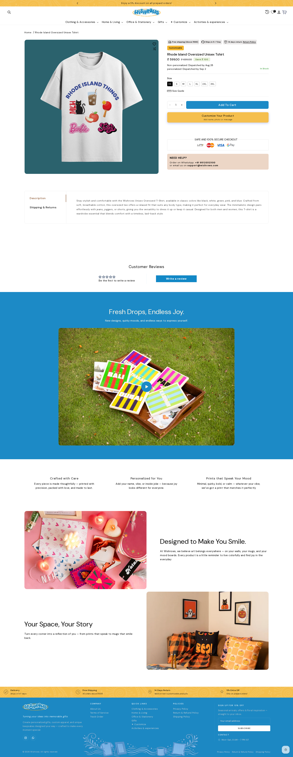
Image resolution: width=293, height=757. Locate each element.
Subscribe (244, 728)
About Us (95, 708)
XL (197, 84)
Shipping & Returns (43, 207)
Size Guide (178, 90)
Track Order (96, 716)
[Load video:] (146, 386)
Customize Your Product (218, 117)
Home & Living (139, 712)
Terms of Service (99, 712)
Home (27, 32)
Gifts (134, 720)
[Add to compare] (154, 49)
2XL (204, 84)
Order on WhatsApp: (192, 162)
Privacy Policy (180, 708)
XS (169, 84)
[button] (81, 22)
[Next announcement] (215, 3)
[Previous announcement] (77, 3)
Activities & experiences (145, 728)
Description (38, 198)
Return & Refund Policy (186, 712)
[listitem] (25, 738)
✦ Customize (139, 724)
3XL (213, 84)
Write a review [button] (176, 278)
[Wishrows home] (35, 707)
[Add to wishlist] (154, 44)
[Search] (9, 12)
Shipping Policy (181, 716)
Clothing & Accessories (145, 708)
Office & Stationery (142, 716)
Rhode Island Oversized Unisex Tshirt (57, 32)
